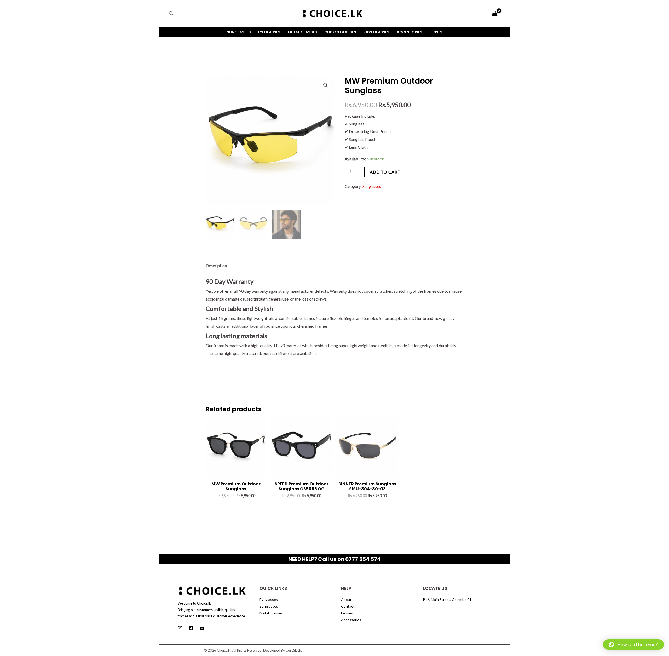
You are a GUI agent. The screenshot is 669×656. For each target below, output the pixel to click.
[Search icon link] (171, 13)
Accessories (409, 32)
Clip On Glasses (340, 32)
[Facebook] (191, 628)
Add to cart (385, 171)
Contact (348, 606)
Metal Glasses (302, 32)
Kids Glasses (376, 32)
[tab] (216, 266)
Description (216, 265)
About (346, 599)
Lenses (436, 32)
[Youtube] (202, 628)
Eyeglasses (269, 32)
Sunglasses (239, 32)
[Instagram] (180, 628)
